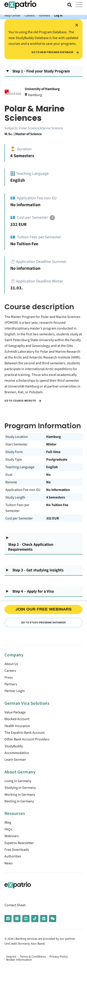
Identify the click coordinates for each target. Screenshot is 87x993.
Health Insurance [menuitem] (17, 725)
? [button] (52, 217)
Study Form (14, 451)
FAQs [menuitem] (8, 829)
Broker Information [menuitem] (19, 959)
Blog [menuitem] (7, 822)
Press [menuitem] (8, 677)
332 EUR (52, 518)
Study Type (13, 459)
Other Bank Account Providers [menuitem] (27, 739)
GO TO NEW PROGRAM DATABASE (52, 52)
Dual (8, 474)
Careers (30, 15)
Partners (44, 15)
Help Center (12, 15)
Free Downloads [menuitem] (16, 849)
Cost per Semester (19, 518)
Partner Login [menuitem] (14, 690)
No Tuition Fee (57, 505)
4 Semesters (55, 497)
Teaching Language (19, 467)
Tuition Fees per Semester (17, 508)
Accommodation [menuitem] (16, 752)
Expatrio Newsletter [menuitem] (19, 843)
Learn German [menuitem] (15, 759)
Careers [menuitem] (10, 670)
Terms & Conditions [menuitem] (33, 956)
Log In (58, 15)
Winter (51, 444)
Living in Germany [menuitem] (17, 781)
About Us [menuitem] (11, 663)
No (48, 474)
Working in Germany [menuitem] (19, 794)
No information (58, 489)
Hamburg (53, 436)
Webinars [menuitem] (11, 836)
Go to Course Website (20, 401)
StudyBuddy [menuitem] (13, 746)
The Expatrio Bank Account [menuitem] (24, 732)
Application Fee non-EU (22, 489)
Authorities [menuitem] (12, 856)
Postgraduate (56, 459)
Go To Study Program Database (43, 622)
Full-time (53, 451)
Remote (11, 482)
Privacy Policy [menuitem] (59, 956)
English (52, 467)
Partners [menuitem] (10, 684)
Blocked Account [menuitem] (16, 719)
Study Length (15, 497)
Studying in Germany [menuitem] (20, 787)
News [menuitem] (8, 863)
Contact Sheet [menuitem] (14, 905)
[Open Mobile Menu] (79, 5)
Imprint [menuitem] (11, 956)
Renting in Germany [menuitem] (19, 801)
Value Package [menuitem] (15, 712)
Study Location (16, 436)
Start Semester (16, 444)
